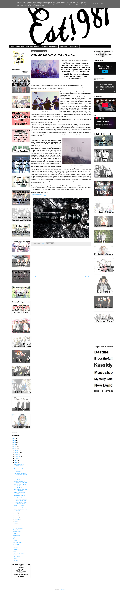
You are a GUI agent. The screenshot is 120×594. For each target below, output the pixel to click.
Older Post (87, 277)
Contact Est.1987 (74, 46)
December (17, 450)
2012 (14, 448)
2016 (14, 440)
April (15, 515)
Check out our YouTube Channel (49, 46)
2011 (14, 523)
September (17, 456)
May (15, 513)
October (16, 454)
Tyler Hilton (15, 560)
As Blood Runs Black (18, 528)
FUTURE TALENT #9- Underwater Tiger (19, 506)
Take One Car (48, 245)
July (15, 460)
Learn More (94, 4)
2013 (14, 446)
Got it (101, 4)
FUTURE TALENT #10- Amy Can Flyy (19, 496)
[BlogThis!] (48, 243)
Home (61, 277)
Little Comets (16, 546)
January (16, 521)
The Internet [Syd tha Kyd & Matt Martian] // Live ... (20, 503)
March (16, 517)
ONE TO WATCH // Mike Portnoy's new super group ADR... (20, 486)
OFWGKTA (15, 549)
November (17, 452)
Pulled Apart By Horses (18, 553)
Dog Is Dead (16, 537)
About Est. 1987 (64, 46)
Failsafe (15, 540)
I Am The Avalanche (17, 542)
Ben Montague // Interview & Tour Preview (20, 490)
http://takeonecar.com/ (37, 194)
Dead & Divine (16, 535)
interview (42, 245)
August (16, 458)
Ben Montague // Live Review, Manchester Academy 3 (19, 470)
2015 (14, 442)
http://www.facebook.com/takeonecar (40, 196)
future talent (37, 245)
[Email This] (47, 243)
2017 (14, 438)
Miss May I (15, 547)
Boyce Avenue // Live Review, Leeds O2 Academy (19, 465)
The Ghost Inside (17, 556)
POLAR (15, 551)
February (16, 519)
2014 (14, 444)
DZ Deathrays (16, 538)
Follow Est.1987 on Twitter (32, 46)
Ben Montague (16, 530)
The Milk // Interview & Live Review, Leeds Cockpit (20, 500)
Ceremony (15, 533)
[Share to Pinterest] (53, 243)
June (15, 462)
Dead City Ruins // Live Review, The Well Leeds (20, 482)
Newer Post (34, 277)
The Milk (15, 558)
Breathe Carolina (17, 531)
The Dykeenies (16, 555)
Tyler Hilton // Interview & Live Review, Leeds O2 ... (20, 475)
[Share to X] (50, 243)
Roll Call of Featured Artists (17, 46)
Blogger (63, 589)
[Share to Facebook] (52, 243)
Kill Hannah (16, 544)
